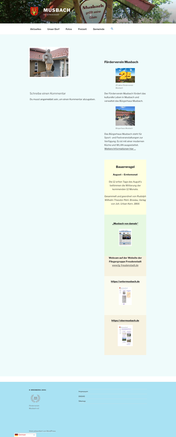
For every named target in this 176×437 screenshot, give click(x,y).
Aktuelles (35, 29)
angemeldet (46, 99)
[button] (112, 29)
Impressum (83, 391)
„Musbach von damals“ (125, 223)
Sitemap (82, 401)
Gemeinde (98, 29)
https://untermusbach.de (125, 281)
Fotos (69, 29)
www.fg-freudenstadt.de (125, 265)
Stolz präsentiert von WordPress (42, 431)
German (22, 435)
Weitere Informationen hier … (120, 148)
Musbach (56, 10)
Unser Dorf (53, 29)
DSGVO (82, 396)
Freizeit (82, 29)
